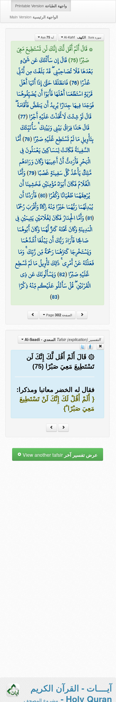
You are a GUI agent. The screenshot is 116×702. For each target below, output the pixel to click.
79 (31, 173)
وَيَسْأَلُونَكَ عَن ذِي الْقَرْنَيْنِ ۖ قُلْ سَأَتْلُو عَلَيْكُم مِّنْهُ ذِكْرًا (55, 280)
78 (27, 139)
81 (89, 218)
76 (74, 83)
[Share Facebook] (90, 346)
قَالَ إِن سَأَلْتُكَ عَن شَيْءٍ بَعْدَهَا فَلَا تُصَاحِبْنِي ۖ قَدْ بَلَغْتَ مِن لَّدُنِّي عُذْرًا (55, 71)
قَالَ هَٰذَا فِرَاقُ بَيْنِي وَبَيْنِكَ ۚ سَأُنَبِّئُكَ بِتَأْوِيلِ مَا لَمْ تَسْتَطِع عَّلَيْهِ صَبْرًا (57, 133)
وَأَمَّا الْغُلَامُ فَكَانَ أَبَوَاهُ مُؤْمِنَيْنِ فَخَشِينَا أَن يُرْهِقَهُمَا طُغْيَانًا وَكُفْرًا (54, 184)
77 (23, 117)
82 (62, 274)
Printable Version (41, 5)
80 (42, 195)
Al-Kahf (82, 37)
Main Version (34, 17)
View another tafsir (59, 454)
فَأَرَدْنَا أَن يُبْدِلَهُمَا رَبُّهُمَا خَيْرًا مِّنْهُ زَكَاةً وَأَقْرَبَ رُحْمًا (54, 201)
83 (54, 297)
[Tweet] (82, 346)
